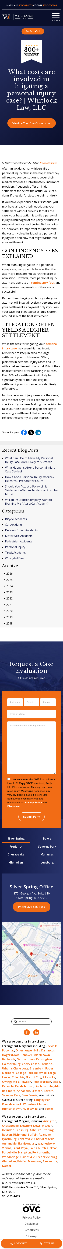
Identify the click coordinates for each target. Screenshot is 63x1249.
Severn (48, 1091)
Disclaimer (13, 806)
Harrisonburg (27, 1143)
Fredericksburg (46, 1157)
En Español (33, 31)
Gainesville (27, 1157)
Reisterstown (42, 1082)
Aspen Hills (32, 1050)
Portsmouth (40, 1152)
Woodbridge (10, 1157)
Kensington (44, 1059)
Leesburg (47, 862)
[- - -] (55, 15)
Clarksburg (20, 1068)
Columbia (18, 1077)
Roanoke (45, 1134)
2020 (8, 611)
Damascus (48, 1050)
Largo (52, 1073)
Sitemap (31, 1236)
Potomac (8, 1050)
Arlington (49, 1121)
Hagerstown (10, 1055)
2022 (8, 598)
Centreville (25, 1139)
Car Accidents (14, 525)
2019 (8, 617)
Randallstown (24, 1086)
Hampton (24, 1152)
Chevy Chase (30, 1064)
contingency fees (43, 283)
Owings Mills (10, 1082)
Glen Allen (16, 862)
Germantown (26, 1059)
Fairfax (22, 1161)
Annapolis (23, 1091)
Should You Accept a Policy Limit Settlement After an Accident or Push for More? (31, 490)
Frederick (16, 846)
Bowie (47, 838)
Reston (7, 1134)
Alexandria (50, 1161)
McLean (47, 1126)
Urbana (7, 1068)
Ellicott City (33, 1077)
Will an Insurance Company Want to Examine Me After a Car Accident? (28, 502)
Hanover (26, 1055)
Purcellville (9, 1152)
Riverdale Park (12, 1104)
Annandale (9, 1143)
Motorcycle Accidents (19, 536)
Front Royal (20, 1148)
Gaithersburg (11, 1064)
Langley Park (42, 1100)
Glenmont (44, 1104)
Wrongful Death (15, 558)
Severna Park (47, 846)
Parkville (8, 1086)
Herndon (8, 1130)
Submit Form (31, 816)
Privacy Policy (33, 802)
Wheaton (29, 1104)
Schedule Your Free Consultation (31, 123)
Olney (20, 1050)
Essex (56, 1082)
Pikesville (49, 1077)
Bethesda (8, 1059)
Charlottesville (44, 1139)
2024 (8, 586)
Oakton (52, 1148)
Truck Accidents (48, 162)
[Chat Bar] (31, 1243)
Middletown (42, 1055)
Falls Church (38, 1148)
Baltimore (8, 1091)
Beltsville (40, 1073)
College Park (24, 1073)
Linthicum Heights (47, 1086)
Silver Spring (16, 838)
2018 (8, 623)
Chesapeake (16, 854)
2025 (8, 580)
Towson (25, 1082)
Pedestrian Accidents (18, 541)
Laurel (6, 1077)
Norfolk (7, 1166)
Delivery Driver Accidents (21, 530)
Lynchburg (9, 1139)
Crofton (36, 1091)
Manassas (47, 854)
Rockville (52, 1046)
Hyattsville (30, 1109)
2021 (8, 605)
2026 (8, 574)
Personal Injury (15, 547)
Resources (31, 1230)
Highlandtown (11, 1109)
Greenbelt (36, 1068)
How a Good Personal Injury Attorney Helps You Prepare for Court (29, 479)
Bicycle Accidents (16, 519)
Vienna (6, 1148)
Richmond (20, 1134)
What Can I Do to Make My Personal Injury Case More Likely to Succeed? (29, 460)
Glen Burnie (29, 1095)
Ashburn (35, 1130)
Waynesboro (46, 1143)
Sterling (48, 1130)
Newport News (30, 1126)
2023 (8, 592)
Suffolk (32, 1134)
